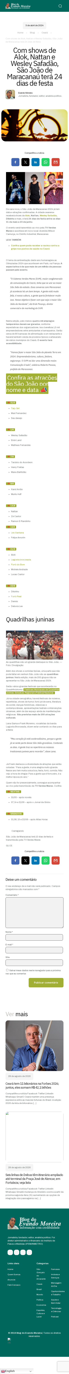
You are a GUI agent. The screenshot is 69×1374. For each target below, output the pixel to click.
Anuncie (11, 1280)
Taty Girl (15, 408)
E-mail (9, 944)
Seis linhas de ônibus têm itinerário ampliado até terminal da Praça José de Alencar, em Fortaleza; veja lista (34, 1179)
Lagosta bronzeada (21, 560)
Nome (9, 932)
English (10, 1371)
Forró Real (16, 596)
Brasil (39, 1289)
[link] (34, 1045)
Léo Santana (17, 533)
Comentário (12, 895)
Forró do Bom (18, 564)
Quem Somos (14, 1274)
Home (20, 33)
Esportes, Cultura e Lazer (41, 1313)
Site (8, 957)
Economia (41, 1305)
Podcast (54, 1317)
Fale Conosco (14, 1285)
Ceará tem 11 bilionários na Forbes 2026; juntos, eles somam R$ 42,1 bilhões (32, 1085)
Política (40, 1300)
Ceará (45, 33)
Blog (32, 33)
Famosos (55, 1269)
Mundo (40, 1295)
